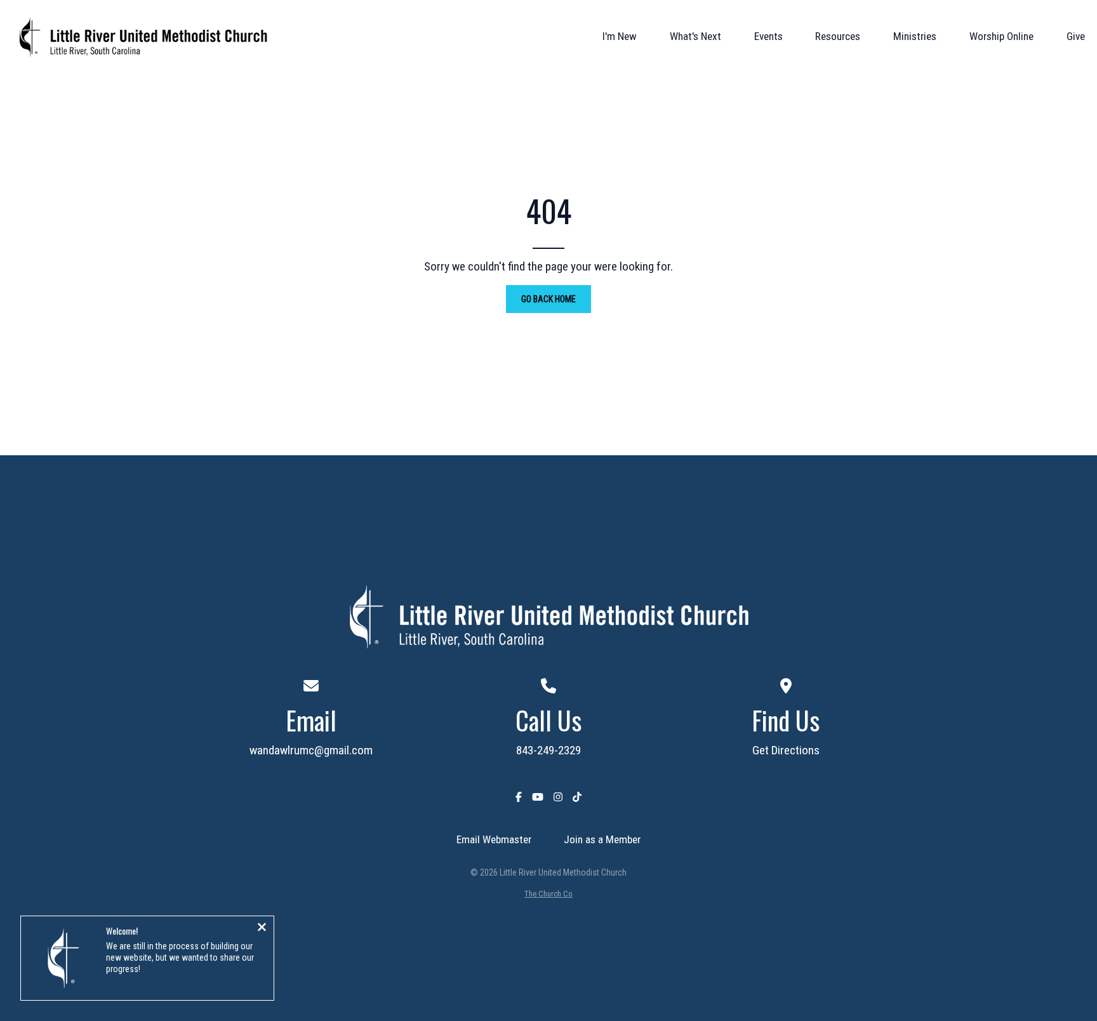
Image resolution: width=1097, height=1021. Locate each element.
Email (311, 720)
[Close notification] (262, 928)
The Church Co (548, 893)
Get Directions (786, 750)
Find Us (786, 720)
